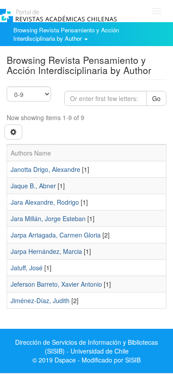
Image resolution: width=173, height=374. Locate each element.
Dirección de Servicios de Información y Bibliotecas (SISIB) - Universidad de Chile (86, 346)
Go (156, 98)
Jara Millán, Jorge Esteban (48, 218)
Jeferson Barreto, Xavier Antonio (56, 284)
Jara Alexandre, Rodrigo (45, 202)
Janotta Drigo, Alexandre (45, 169)
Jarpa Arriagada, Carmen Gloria (56, 234)
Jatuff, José (27, 267)
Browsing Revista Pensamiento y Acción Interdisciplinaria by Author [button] (66, 34)
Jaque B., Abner (33, 185)
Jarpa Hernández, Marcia (46, 251)
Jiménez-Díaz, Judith (40, 300)
